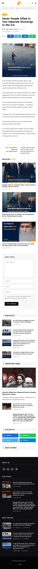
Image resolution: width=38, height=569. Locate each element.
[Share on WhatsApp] (32, 36)
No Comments (7, 32)
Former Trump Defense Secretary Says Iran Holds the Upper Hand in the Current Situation (18, 245)
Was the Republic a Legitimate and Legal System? (12, 149)
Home (19, 564)
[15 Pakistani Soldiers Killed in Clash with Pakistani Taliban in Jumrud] (6, 354)
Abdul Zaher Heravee (12, 29)
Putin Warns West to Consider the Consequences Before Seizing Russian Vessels (18, 215)
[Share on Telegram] (25, 36)
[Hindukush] (19, 3)
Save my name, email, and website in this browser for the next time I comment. (17, 297)
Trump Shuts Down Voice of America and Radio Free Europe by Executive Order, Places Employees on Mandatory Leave (24, 342)
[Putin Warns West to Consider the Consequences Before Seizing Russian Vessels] (19, 202)
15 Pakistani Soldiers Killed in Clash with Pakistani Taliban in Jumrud (23, 353)
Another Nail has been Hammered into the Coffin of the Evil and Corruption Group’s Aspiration (23, 331)
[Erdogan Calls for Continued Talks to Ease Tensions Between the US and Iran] (19, 173)
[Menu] (3, 3)
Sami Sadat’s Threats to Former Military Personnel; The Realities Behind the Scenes (23, 405)
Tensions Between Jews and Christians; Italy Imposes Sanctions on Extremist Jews (27, 150)
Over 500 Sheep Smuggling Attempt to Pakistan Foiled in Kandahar (24, 321)
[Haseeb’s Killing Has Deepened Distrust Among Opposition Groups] (19, 378)
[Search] (35, 3)
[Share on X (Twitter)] (17, 36)
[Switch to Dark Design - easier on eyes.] (32, 3)
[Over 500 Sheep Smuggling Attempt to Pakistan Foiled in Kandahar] (6, 322)
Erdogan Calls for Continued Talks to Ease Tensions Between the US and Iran (19, 186)
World (5, 14)
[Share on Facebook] (10, 36)
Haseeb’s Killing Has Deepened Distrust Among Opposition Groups (19, 393)
